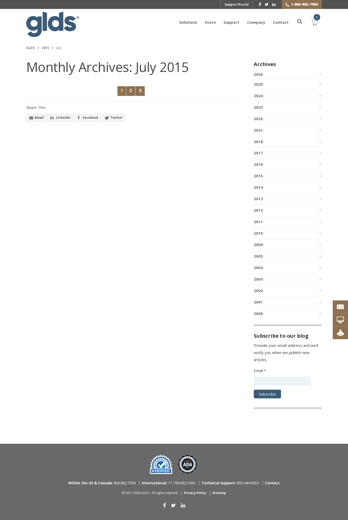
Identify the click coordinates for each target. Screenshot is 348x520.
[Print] (340, 332)
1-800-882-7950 (304, 4)
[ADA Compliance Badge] (187, 464)
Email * (260, 370)
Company (256, 22)
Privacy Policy (195, 493)
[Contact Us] (340, 306)
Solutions (188, 22)
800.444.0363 (230, 482)
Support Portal (237, 4)
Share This (36, 107)
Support (231, 22)
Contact (281, 22)
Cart (314, 22)
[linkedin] (274, 4)
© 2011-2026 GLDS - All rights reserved (150, 493)
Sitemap (219, 493)
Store (210, 22)
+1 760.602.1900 (168, 482)
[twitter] (267, 4)
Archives (265, 64)
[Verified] (161, 464)
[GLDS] (52, 34)
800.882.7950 (102, 482)
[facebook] (260, 4)
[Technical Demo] (340, 319)
